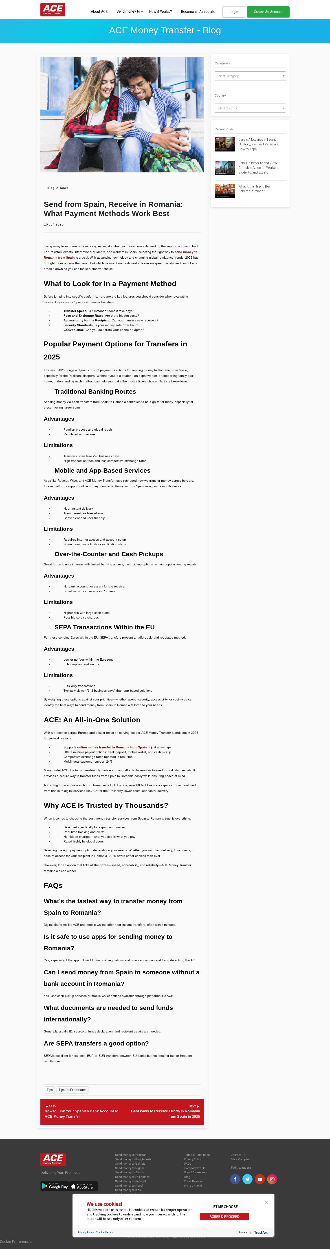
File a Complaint (241, 1159)
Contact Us (238, 1154)
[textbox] (128, 11)
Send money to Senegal (130, 1181)
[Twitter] (247, 1179)
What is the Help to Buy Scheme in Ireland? (254, 189)
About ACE (99, 11)
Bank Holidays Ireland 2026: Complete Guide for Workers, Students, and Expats (258, 167)
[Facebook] (235, 1179)
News (64, 188)
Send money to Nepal (129, 1185)
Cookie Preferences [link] (16, 1242)
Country (220, 95)
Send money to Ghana (129, 1172)
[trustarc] (260, 1232)
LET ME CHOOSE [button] (224, 1206)
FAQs (187, 1163)
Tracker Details (104, 1232)
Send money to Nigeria (130, 1168)
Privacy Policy (193, 1159)
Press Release (193, 1181)
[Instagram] (272, 1179)
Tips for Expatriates (72, 1090)
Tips (50, 1090)
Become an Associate (198, 11)
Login (233, 12)
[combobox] (128, 11)
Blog (51, 188)
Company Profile (194, 1168)
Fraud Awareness (195, 1172)
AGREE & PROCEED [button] (225, 1216)
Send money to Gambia (130, 1163)
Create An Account (268, 12)
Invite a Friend (193, 1185)
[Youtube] (260, 1179)
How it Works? (160, 11)
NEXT (193, 1106)
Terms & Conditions (197, 1154)
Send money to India (128, 1190)
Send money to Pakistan (130, 1154)
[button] (266, 1202)
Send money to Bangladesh (133, 1159)
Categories (222, 63)
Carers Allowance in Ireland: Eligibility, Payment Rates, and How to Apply (258, 144)
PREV (52, 1106)
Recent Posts (224, 129)
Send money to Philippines (132, 1177)
